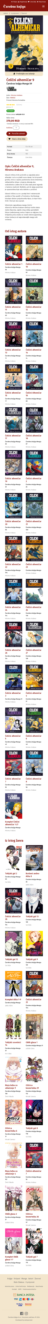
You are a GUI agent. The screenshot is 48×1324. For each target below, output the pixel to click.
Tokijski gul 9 (32, 959)
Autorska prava (9, 1286)
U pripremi (15, 13)
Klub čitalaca (19, 1282)
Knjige (9, 1279)
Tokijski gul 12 (11, 959)
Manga (24, 1279)
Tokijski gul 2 (11, 873)
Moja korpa (42, 2)
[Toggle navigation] (43, 6)
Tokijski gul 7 (32, 1257)
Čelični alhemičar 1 (13, 264)
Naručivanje (39, 1286)
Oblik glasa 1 (31, 1042)
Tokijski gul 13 (32, 916)
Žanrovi (24, 13)
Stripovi (17, 1279)
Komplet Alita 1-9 (13, 999)
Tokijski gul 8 (32, 1128)
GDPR (19, 1289)
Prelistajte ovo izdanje (25, 74)
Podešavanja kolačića (29, 1289)
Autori (6, 13)
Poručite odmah (18, 134)
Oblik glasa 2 (11, 1214)
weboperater (28, 1320)
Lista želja (33, 2)
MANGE (12, 98)
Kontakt (14, 1289)
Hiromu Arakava (16, 95)
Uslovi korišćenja (21, 1286)
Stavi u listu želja (18, 139)
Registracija (23, 2)
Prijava (15, 2)
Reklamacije (30, 1286)
